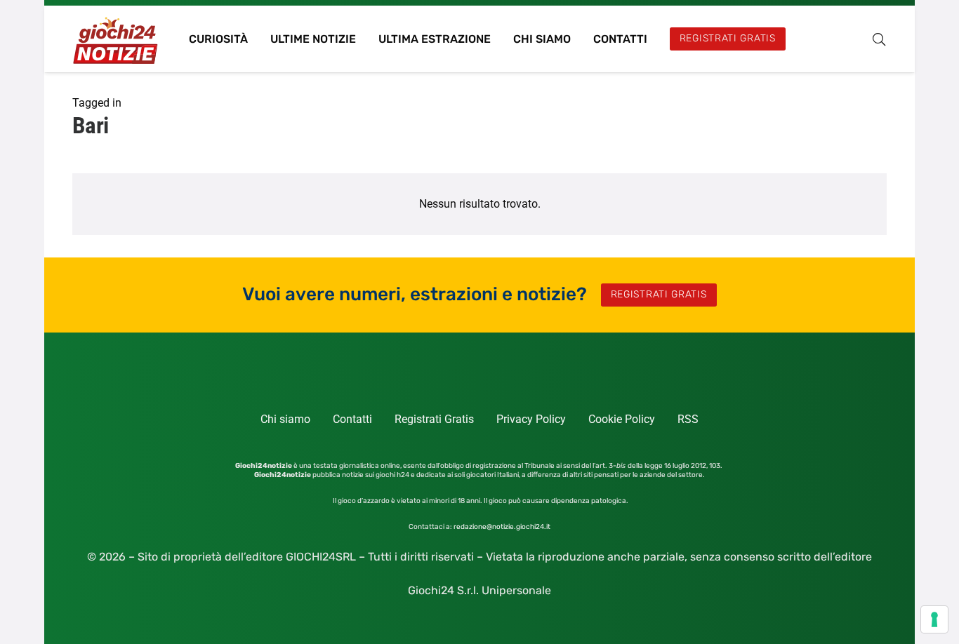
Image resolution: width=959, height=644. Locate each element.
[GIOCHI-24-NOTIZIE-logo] (116, 39)
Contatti (352, 419)
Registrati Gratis (434, 419)
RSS (688, 419)
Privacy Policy (531, 419)
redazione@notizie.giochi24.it (502, 527)
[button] (879, 39)
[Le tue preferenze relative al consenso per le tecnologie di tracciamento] (934, 619)
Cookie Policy (621, 419)
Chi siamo (285, 419)
